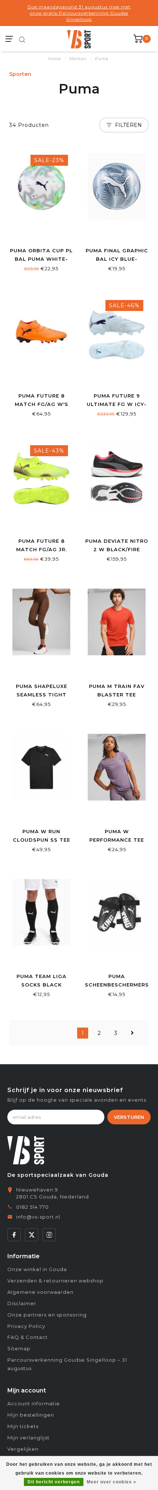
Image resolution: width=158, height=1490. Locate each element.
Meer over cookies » (111, 1481)
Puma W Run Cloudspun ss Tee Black (41, 839)
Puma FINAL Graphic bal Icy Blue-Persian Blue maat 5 (117, 259)
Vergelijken (23, 1449)
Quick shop (41, 233)
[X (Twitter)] (31, 1234)
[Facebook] (14, 1234)
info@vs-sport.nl (38, 1217)
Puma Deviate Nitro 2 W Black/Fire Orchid (116, 549)
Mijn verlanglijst (28, 1437)
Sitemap (18, 1348)
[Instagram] (49, 1234)
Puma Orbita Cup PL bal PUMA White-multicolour (41, 259)
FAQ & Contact (27, 1337)
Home (54, 58)
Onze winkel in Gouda (37, 1269)
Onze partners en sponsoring (47, 1315)
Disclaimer (21, 1303)
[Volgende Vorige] (132, 1033)
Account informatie (33, 1403)
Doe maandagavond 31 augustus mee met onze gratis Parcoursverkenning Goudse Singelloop (79, 13)
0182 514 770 (32, 1207)
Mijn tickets (23, 1426)
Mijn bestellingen (30, 1415)
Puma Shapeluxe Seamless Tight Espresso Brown (41, 694)
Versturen (129, 1117)
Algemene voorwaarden (40, 1292)
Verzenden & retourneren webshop (55, 1281)
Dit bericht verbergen (54, 1481)
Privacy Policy (26, 1326)
